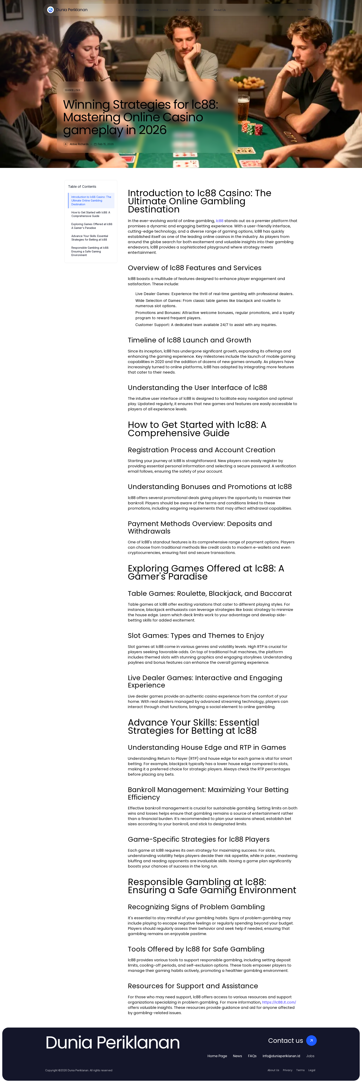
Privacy (287, 1070)
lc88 (219, 220)
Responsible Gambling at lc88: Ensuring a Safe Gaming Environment (90, 251)
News (237, 1056)
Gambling (73, 90)
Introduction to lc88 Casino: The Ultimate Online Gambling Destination (91, 200)
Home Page (217, 1056)
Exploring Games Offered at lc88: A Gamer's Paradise (92, 225)
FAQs (252, 1056)
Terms (300, 1070)
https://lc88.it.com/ (279, 1002)
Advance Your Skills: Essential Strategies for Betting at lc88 (89, 237)
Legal (311, 1070)
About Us (273, 1070)
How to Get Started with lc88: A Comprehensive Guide (90, 214)
